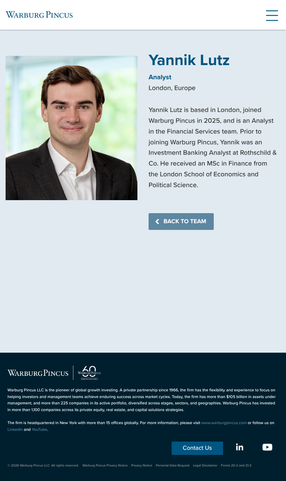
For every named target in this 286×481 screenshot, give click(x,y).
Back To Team (184, 221)
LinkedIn (15, 430)
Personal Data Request (173, 465)
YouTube (39, 430)
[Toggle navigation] (269, 14)
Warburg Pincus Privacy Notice (105, 465)
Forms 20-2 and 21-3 (236, 465)
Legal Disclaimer (205, 465)
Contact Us (197, 448)
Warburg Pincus (39, 14)
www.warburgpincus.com (224, 423)
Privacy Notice (141, 465)
